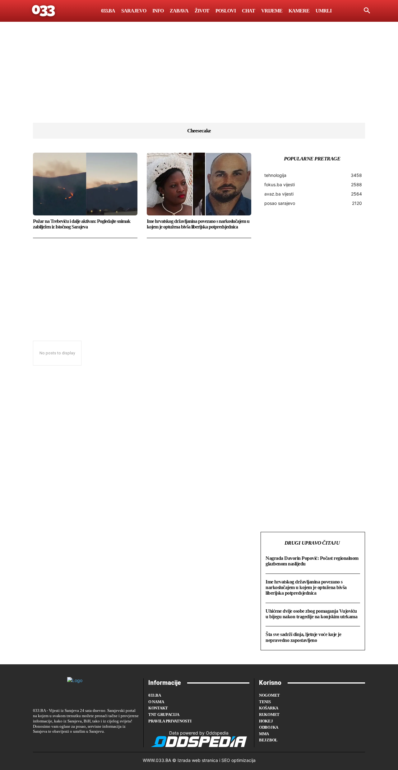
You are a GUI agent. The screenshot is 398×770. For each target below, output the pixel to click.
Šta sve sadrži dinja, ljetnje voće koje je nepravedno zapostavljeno (303, 637)
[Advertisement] (199, 79)
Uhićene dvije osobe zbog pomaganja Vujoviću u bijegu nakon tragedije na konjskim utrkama (311, 613)
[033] (44, 11)
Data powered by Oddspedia (199, 732)
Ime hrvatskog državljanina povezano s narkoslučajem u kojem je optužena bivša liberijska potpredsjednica (198, 224)
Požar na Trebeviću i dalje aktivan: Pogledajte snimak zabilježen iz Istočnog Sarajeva (81, 224)
